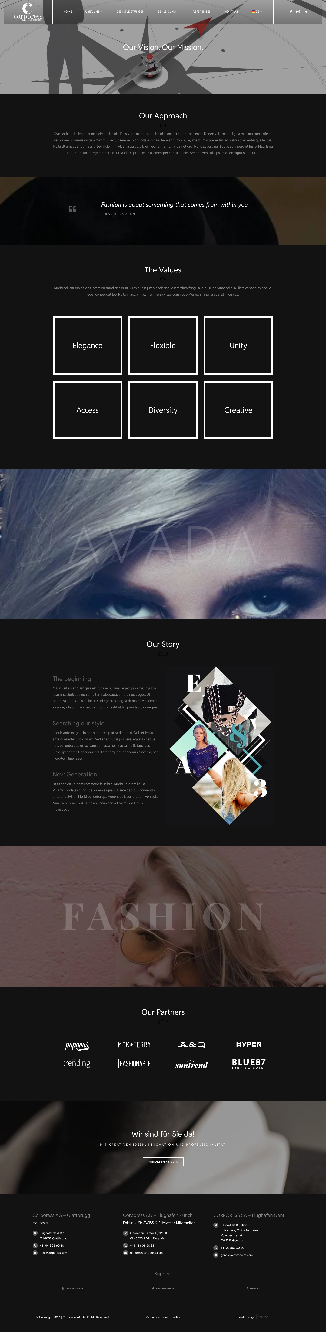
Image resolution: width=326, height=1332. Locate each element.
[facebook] (291, 11)
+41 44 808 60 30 (52, 1246)
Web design (247, 1317)
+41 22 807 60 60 (232, 1248)
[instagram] (298, 11)
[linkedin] (305, 11)
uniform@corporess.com (146, 1253)
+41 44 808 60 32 (142, 1246)
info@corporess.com (53, 1253)
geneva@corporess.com (237, 1255)
